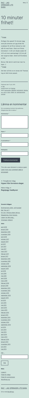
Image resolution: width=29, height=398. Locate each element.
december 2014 (5, 317)
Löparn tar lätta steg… (7, 217)
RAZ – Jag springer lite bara (14, 388)
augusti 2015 (5, 298)
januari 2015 (4, 315)
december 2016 (5, 259)
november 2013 (5, 344)
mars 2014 (4, 337)
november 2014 (5, 320)
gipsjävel (13, 90)
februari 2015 (5, 312)
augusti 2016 (5, 268)
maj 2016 (3, 276)
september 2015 (6, 295)
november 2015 (5, 290)
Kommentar (5, 113)
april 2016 (4, 278)
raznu (8, 92)
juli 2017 (3, 244)
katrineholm (20, 90)
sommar (3, 94)
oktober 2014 (5, 322)
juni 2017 (3, 246)
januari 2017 (4, 256)
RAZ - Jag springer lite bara (7, 5)
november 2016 (5, 261)
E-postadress (5, 140)
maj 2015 (3, 305)
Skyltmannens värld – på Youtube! (11, 208)
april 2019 (4, 227)
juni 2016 (3, 273)
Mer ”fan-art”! (5, 210)
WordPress (10, 391)
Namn (3, 131)
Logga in (3, 372)
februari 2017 (5, 254)
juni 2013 (3, 346)
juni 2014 (3, 329)
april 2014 (4, 334)
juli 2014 (3, 327)
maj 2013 (3, 349)
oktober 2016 (5, 263)
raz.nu (5, 92)
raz (2, 92)
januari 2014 (4, 342)
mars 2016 (4, 281)
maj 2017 (3, 249)
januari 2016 (4, 285)
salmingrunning (21, 92)
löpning (13, 88)
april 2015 (4, 307)
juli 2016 (3, 271)
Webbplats (4, 149)
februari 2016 (5, 283)
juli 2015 (3, 300)
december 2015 (5, 288)
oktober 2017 (5, 239)
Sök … (3, 353)
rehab (12, 92)
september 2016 (6, 266)
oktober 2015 (5, 293)
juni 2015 (3, 303)
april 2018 (4, 237)
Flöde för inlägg (5, 374)
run (15, 92)
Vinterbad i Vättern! (7, 220)
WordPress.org (5, 379)
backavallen (8, 90)
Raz (4, 86)
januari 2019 (4, 229)
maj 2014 (3, 332)
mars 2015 (4, 310)
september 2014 (6, 324)
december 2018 (5, 232)
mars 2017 (4, 251)
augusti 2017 (5, 241)
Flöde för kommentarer (8, 377)
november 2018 (5, 234)
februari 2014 (5, 339)
